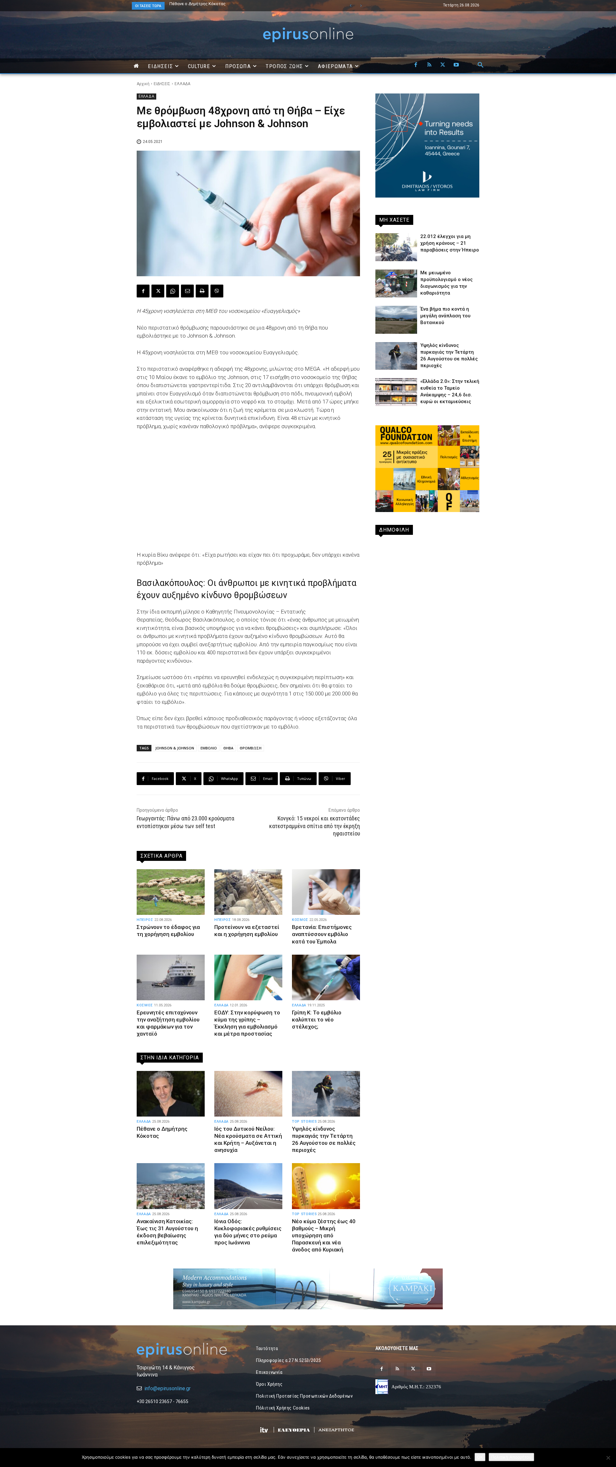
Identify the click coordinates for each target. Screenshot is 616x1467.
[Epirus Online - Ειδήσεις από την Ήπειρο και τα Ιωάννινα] (189, 1350)
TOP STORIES (304, 1121)
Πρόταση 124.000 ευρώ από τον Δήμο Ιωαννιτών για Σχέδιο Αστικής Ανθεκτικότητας (235, 5)
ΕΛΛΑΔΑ (182, 84)
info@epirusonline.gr (167, 1388)
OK (480, 1457)
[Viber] (216, 291)
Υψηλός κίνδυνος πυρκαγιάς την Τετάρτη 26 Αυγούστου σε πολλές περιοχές (323, 1139)
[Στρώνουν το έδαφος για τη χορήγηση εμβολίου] (171, 892)
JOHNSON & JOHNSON (174, 748)
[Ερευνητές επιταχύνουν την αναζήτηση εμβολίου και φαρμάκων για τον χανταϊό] (171, 977)
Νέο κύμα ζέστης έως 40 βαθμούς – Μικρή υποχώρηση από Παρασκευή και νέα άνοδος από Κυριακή (323, 1235)
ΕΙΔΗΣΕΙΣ (162, 84)
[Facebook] (416, 65)
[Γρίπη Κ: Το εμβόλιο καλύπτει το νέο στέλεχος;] (326, 977)
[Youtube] (456, 65)
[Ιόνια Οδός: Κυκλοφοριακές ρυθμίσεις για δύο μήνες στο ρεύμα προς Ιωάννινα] (248, 1186)
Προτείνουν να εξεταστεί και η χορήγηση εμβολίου (246, 930)
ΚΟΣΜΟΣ (300, 920)
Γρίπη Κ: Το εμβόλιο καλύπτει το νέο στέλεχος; (316, 1019)
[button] (480, 65)
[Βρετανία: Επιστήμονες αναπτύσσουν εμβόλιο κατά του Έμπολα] (326, 892)
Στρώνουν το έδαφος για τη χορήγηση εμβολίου (168, 930)
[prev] (350, 6)
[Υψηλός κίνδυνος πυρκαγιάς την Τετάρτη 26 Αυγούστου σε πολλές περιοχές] (326, 1094)
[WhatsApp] (172, 291)
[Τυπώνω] (202, 291)
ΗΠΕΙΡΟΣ (145, 920)
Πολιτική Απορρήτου (511, 1457)
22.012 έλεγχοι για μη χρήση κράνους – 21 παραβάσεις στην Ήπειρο (449, 243)
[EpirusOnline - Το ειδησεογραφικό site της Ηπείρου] (308, 34)
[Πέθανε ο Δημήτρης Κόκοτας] (171, 1094)
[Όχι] (608, 1457)
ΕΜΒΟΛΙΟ (209, 748)
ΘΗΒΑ (228, 748)
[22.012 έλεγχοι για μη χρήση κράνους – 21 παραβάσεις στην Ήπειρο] (396, 247)
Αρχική (143, 84)
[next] (361, 6)
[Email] (187, 291)
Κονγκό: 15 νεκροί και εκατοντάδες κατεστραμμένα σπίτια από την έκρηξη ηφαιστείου (314, 826)
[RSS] (429, 65)
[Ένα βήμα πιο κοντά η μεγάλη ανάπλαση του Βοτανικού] (396, 320)
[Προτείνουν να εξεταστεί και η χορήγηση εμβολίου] (248, 892)
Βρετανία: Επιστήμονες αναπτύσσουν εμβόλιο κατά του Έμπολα (322, 934)
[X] (443, 65)
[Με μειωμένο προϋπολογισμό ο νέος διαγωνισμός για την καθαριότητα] (396, 283)
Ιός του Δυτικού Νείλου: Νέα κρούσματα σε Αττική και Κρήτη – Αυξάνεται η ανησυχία (248, 1139)
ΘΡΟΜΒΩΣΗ (250, 748)
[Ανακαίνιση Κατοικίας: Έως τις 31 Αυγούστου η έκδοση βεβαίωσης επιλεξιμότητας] (171, 1186)
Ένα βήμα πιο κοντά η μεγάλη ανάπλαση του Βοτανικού (221, 3)
